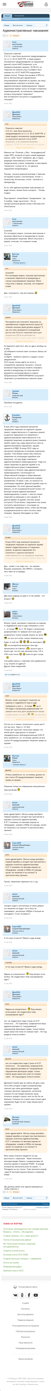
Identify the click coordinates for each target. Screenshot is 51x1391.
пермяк (15, 391)
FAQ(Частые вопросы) (25, 1331)
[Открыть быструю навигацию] (46, 25)
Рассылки (25, 1337)
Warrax (15, 584)
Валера (15, 1117)
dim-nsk (7, 674)
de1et (14, 802)
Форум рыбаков (25, 1359)
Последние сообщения (12, 19)
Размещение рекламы (25, 1348)
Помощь (45, 1204)
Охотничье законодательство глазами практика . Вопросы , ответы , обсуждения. (26, 1230)
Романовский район (12, 1266)
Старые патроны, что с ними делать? (20, 1236)
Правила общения (25, 1320)
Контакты (25, 1309)
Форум (7, 16)
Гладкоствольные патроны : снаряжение (22, 1258)
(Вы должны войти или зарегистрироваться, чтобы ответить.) (23, 1188)
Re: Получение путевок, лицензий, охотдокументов (19, 1245)
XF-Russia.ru (13, 1209)
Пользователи (19, 16)
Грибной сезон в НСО (13, 1270)
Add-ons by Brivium (30, 1209)
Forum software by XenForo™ (12, 1207)
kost (14, 42)
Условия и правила (42, 1207)
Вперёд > (16, 35)
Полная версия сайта (27, 1287)
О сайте (25, 1303)
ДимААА (16, 112)
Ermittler (16, 415)
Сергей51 (16, 843)
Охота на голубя (11, 1262)
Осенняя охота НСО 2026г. (15, 1254)
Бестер (15, 254)
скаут (14, 611)
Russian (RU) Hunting (10, 1204)
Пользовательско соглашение (25, 1326)
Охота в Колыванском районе (17, 1240)
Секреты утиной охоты (14, 1250)
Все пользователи (26, 1314)
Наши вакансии (26, 1343)
